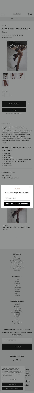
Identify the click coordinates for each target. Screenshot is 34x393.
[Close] (30, 187)
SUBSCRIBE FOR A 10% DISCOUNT (17, 204)
